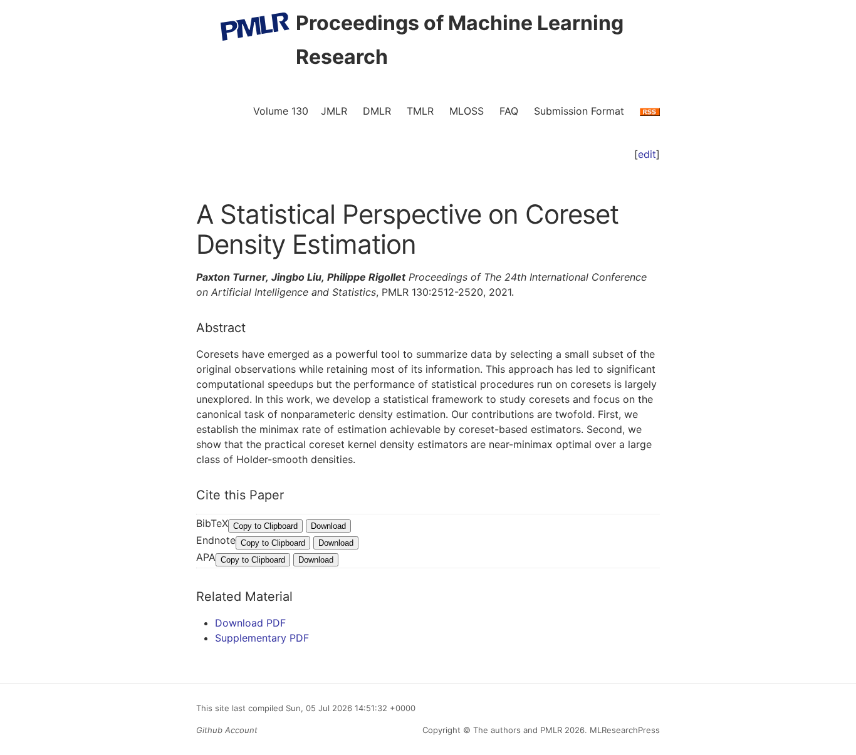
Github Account (227, 730)
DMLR (377, 111)
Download (328, 526)
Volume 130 (280, 111)
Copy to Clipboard (265, 526)
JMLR (334, 111)
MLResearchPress (623, 730)
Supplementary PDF (262, 638)
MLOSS (466, 111)
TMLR (420, 111)
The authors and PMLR (517, 730)
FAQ (508, 111)
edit (647, 154)
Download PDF (250, 623)
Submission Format (579, 111)
